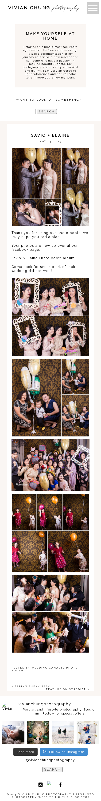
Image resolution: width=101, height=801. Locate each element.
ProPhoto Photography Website (53, 795)
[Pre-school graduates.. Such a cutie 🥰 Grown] (88, 732)
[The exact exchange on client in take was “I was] (38, 732)
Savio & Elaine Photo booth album (43, 258)
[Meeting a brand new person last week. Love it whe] (13, 732)
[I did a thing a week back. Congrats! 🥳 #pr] (63, 732)
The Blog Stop (76, 797)
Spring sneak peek (32, 686)
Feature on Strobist (66, 689)
